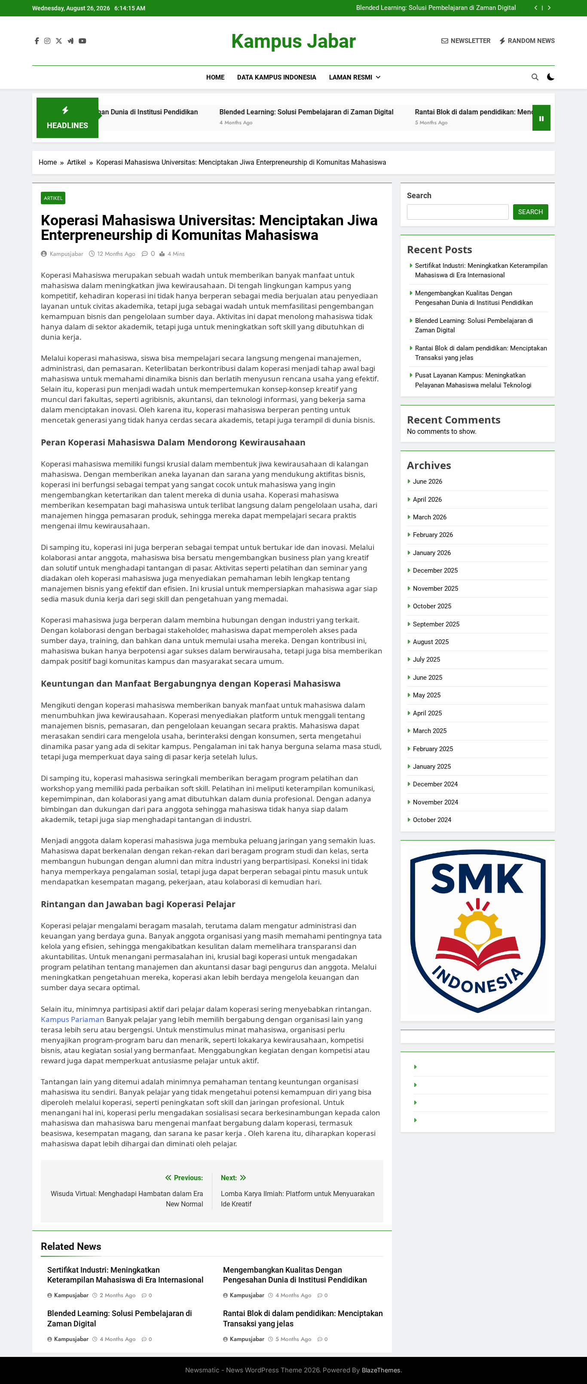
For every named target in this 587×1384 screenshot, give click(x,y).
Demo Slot (434, 1085)
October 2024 (432, 820)
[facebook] (37, 41)
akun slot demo (441, 1103)
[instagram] (47, 41)
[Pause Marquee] (541, 118)
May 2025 (426, 695)
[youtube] (82, 41)
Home (215, 77)
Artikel (53, 198)
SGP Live (432, 1120)
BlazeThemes (381, 1370)
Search (419, 195)
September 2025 (436, 624)
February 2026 (433, 535)
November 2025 (435, 588)
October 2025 (432, 606)
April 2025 (427, 713)
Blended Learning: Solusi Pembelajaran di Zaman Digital (436, 8)
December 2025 (435, 570)
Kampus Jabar (293, 41)
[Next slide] (549, 8)
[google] (70, 41)
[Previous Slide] (536, 8)
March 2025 (429, 731)
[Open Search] (535, 77)
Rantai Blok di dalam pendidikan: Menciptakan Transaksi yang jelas (474, 112)
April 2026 (427, 499)
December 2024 (435, 784)
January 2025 (432, 766)
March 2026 (429, 517)
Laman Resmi (350, 77)
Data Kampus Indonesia (276, 77)
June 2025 (427, 677)
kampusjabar (66, 253)
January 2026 (432, 553)
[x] (59, 41)
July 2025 (426, 659)
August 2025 (431, 642)
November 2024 (435, 802)
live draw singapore (447, 1067)
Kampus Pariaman (72, 1019)
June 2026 (427, 481)
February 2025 (433, 749)
